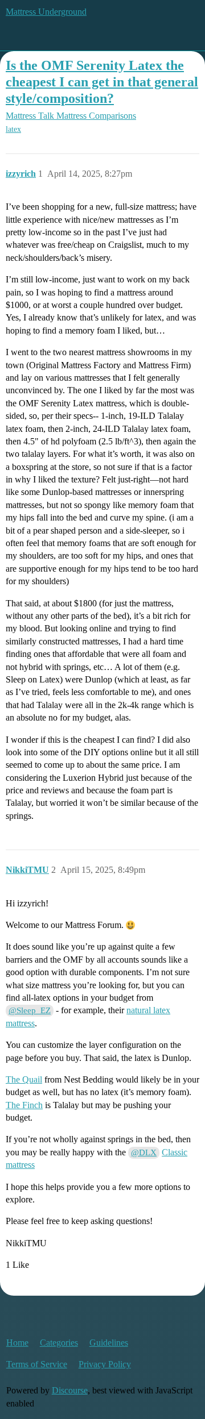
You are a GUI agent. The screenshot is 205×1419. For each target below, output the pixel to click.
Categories (59, 1342)
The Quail (24, 1079)
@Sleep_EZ (30, 1010)
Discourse (70, 1390)
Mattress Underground (46, 11)
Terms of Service (36, 1364)
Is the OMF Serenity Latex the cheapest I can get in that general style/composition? (102, 81)
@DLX (144, 1152)
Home (17, 1342)
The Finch (24, 1105)
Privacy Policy (105, 1364)
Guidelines (108, 1342)
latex (13, 129)
